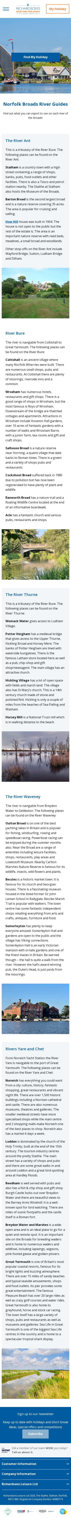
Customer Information (19, 1464)
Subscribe (35, 1434)
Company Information (19, 1474)
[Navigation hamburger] (6, 9)
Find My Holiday (36, 57)
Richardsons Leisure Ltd (20, 1484)
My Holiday (57, 9)
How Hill (11, 222)
